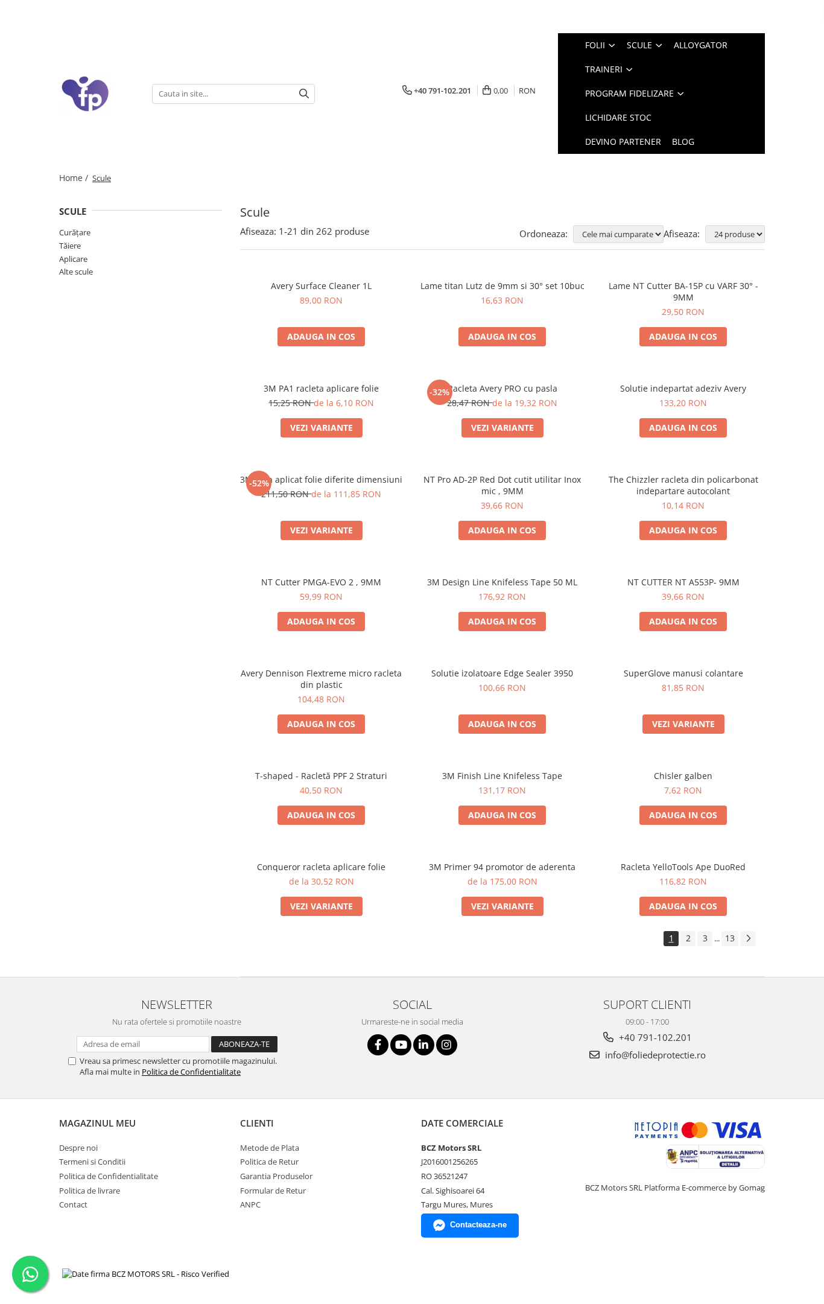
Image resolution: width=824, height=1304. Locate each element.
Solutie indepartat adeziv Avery (683, 388)
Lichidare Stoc (618, 117)
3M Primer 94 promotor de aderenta (502, 867)
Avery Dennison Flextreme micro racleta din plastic (321, 678)
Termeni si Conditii (92, 1161)
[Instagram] (446, 1044)
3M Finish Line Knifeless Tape (502, 775)
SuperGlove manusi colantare (683, 673)
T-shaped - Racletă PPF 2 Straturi (321, 775)
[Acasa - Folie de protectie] (96, 93)
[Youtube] (400, 1044)
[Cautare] (304, 94)
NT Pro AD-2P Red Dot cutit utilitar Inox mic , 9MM (502, 485)
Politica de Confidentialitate (191, 1071)
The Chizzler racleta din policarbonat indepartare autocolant (683, 485)
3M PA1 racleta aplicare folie (321, 388)
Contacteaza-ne (478, 1224)
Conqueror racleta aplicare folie (321, 867)
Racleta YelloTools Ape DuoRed (683, 867)
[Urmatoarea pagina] (748, 938)
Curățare (74, 232)
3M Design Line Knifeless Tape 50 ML (502, 582)
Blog (683, 141)
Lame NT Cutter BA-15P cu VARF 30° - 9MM (683, 291)
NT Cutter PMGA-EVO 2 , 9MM (321, 582)
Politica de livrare (89, 1190)
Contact (73, 1204)
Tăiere (70, 245)
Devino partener (623, 141)
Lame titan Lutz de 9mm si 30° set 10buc (502, 285)
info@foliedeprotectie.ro (654, 1055)
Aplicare (73, 258)
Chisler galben (683, 775)
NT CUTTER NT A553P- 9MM (683, 582)
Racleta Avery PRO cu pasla (502, 388)
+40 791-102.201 (654, 1037)
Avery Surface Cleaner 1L (321, 285)
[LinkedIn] (423, 1044)
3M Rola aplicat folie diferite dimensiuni (321, 479)
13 (730, 938)
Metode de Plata (269, 1147)
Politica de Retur (269, 1161)
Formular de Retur (273, 1190)
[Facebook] (377, 1044)
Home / (74, 177)
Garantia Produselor (276, 1176)
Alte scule (76, 271)
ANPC (250, 1204)
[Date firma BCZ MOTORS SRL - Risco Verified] (145, 1274)
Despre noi (78, 1147)
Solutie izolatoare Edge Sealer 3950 (502, 673)
